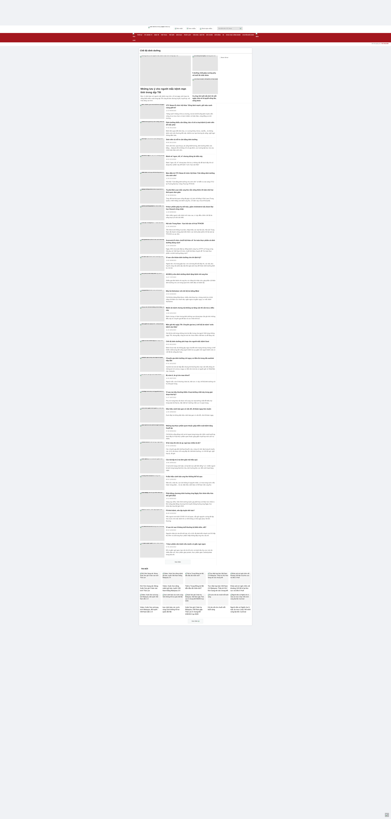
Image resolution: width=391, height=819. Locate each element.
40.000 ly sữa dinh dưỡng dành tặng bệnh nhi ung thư (187, 274)
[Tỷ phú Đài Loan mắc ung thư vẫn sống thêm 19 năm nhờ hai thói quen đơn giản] (152, 196)
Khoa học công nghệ (233, 35)
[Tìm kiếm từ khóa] (241, 28)
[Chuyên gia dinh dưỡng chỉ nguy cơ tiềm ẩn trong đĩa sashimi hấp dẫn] (152, 364)
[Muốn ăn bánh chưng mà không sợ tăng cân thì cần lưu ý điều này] (152, 314)
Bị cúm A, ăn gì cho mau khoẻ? (178, 375)
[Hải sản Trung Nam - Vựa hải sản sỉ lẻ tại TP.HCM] (152, 229)
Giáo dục (179, 35)
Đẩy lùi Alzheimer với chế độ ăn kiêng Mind (182, 291)
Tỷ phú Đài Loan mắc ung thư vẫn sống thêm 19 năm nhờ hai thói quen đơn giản (189, 191)
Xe (223, 35)
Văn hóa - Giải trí (198, 35)
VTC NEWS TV (148, 35)
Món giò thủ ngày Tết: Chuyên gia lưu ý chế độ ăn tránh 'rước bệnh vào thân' (190, 326)
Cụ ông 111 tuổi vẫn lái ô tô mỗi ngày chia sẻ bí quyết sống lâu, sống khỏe (204, 98)
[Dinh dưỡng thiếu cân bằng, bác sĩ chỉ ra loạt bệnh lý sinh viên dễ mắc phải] (152, 128)
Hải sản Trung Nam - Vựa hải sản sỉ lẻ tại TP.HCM (185, 223)
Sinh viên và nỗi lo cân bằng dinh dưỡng (181, 139)
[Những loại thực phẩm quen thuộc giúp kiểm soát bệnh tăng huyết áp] (152, 432)
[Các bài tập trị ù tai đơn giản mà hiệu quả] (152, 466)
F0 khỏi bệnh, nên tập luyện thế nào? (180, 510)
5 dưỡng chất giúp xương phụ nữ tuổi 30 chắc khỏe (204, 74)
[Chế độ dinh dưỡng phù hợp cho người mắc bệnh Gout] (152, 347)
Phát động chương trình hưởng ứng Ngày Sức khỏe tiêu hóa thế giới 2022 (189, 494)
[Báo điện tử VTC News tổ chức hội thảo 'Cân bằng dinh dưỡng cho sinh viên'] (152, 179)
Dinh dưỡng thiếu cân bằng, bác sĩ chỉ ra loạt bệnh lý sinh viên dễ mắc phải (190, 124)
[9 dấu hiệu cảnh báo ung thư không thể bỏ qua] (152, 482)
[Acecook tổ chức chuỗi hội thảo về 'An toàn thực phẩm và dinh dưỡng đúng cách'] (152, 246)
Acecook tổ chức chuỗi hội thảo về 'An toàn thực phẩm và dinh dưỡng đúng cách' (190, 241)
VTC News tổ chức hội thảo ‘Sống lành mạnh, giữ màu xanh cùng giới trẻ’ (189, 106)
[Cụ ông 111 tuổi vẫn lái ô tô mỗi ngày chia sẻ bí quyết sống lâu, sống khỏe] (205, 86)
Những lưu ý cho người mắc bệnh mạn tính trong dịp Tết (163, 90)
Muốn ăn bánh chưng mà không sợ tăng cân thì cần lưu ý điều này (190, 309)
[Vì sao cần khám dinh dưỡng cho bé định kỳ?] (152, 263)
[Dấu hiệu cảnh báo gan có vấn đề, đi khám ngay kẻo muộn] (152, 415)
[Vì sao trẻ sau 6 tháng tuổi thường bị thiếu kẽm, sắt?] (152, 533)
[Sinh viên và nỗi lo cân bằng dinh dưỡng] (152, 145)
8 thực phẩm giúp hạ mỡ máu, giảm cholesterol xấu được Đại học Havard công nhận (189, 208)
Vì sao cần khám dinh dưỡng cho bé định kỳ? (183, 257)
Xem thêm (178, 562)
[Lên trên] (387, 815)
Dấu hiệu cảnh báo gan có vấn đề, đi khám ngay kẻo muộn (188, 409)
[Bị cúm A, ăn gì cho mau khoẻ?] (152, 381)
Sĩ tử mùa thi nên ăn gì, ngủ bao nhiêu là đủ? (183, 443)
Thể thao (164, 35)
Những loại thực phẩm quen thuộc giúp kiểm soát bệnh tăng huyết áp (189, 427)
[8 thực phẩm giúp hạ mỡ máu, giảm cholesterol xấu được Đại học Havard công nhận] (152, 213)
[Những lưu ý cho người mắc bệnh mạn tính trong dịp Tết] (165, 71)
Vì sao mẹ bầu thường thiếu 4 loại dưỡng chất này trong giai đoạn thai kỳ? (189, 393)
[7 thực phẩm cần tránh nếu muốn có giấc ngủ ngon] (152, 550)
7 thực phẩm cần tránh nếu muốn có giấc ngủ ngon (186, 544)
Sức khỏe (209, 35)
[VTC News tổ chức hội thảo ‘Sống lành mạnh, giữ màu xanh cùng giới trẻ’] (152, 111)
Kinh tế (156, 35)
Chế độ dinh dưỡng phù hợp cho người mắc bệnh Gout (187, 341)
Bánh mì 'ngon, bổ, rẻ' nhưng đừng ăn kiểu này (184, 156)
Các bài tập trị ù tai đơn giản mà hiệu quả (181, 460)
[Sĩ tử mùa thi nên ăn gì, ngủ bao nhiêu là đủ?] (152, 449)
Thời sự (139, 35)
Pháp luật (187, 35)
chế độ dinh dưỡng (150, 50)
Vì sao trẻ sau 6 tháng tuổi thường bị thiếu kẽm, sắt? (186, 527)
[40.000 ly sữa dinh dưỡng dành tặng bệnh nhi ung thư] (152, 280)
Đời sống (218, 35)
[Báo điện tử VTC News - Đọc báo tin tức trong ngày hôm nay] (159, 29)
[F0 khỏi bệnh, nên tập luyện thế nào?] (152, 516)
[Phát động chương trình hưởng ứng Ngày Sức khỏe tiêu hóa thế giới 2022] (152, 499)
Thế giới (171, 35)
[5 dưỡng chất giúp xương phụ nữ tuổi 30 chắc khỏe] (205, 63)
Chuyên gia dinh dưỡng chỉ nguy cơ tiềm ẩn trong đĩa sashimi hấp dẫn (190, 359)
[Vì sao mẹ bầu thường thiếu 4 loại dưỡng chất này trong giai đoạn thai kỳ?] (152, 398)
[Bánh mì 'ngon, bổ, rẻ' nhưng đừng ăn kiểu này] (152, 162)
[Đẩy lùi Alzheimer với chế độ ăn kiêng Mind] (152, 297)
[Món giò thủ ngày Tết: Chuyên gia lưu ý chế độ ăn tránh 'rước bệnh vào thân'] (152, 331)
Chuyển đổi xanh (248, 35)
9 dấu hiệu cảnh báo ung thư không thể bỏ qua (184, 476)
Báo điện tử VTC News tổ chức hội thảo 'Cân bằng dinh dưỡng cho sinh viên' (190, 174)
